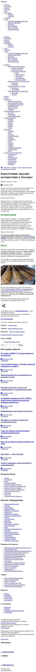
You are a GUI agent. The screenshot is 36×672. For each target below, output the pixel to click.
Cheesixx (11, 121)
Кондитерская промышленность (14, 554)
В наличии (7, 6)
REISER (10, 138)
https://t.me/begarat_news (15, 328)
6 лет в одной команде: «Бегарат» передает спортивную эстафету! (18, 365)
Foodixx (10, 124)
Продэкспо (19, 76)
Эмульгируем (12, 161)
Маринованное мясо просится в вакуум (16, 411)
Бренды (6, 8)
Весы (6, 527)
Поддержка (8, 13)
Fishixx (10, 123)
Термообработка (9, 509)
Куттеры (7, 506)
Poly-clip (10, 134)
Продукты (7, 99)
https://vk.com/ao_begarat (17, 331)
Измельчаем (12, 163)
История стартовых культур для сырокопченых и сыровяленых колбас (16, 389)
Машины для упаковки (11, 511)
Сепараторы (8, 535)
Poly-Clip (11, 113)
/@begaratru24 (12, 325)
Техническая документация (13, 586)
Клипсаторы (8, 507)
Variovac (10, 144)
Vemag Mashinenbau (14, 116)
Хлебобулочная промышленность (14, 556)
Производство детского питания (14, 562)
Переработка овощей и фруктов (14, 564)
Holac (10, 133)
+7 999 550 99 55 (7, 665)
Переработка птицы (10, 549)
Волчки (6, 517)
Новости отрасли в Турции (16, 86)
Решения (7, 9)
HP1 (11, 236)
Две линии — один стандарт (12, 454)
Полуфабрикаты (13, 106)
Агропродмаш (20, 78)
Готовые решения (10, 118)
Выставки (15, 84)
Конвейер (7, 530)
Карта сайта (4, 639)
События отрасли (17, 70)
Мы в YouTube (12, 26)
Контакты (11, 24)
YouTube (7, 609)
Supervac (11, 143)
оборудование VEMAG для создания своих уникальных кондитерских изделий (17, 289)
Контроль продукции (11, 532)
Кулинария (7, 561)
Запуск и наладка (9, 581)
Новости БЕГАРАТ (18, 68)
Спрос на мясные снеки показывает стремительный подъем (15, 432)
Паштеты (11, 109)
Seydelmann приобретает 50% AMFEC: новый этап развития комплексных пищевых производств (16, 400)
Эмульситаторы (9, 519)
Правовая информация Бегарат (18, 21)
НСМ (10, 151)
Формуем (11, 164)
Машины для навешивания (13, 529)
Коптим (10, 156)
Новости (7, 65)
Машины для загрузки (11, 540)
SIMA (10, 141)
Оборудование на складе (12, 111)
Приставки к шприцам (11, 524)
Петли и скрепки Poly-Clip (12, 583)
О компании (8, 612)
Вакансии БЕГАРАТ (14, 23)
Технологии (8, 597)
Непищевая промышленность (13, 571)
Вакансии (7, 607)
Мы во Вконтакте (13, 29)
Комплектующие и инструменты (14, 585)
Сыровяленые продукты (15, 104)
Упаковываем (12, 154)
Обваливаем (12, 159)
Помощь (10, 14)
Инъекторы (8, 512)
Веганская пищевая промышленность (16, 552)
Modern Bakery (20, 75)
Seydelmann (11, 114)
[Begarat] (4, 1)
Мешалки (7, 520)
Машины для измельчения (12, 515)
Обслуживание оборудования (13, 578)
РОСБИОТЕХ (12, 149)
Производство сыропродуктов (14, 559)
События (7, 18)
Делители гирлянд (10, 539)
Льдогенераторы (9, 525)
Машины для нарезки (11, 514)
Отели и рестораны (10, 567)
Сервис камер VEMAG (11, 580)
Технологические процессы (13, 153)
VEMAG (11, 146)
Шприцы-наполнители (11, 504)
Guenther (11, 131)
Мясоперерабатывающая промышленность (17, 548)
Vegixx (10, 128)
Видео (6, 98)
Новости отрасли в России (16, 66)
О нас (6, 19)
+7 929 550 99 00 (7, 652)
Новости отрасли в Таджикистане (19, 81)
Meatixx (10, 126)
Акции (6, 96)
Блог (5, 11)
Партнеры (7, 129)
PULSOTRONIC (13, 136)
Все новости (8, 600)
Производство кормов (11, 566)
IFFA (17, 73)
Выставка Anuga (21, 80)
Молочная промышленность (13, 557)
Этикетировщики (10, 537)
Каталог (7, 4)
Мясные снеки (12, 108)
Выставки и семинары (19, 71)
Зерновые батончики (14, 101)
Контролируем (12, 158)
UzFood (14, 94)
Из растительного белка (15, 103)
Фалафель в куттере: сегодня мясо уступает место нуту (14, 421)
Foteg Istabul (15, 89)
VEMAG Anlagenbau (14, 148)
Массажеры (8, 522)
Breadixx (10, 119)
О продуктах (8, 598)
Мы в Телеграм (13, 28)
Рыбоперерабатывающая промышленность (17, 551)
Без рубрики (8, 479)
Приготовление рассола (11, 534)
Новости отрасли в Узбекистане (18, 91)
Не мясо (14, 167)
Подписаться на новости (8, 623)
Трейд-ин (11, 16)
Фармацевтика (9, 569)
